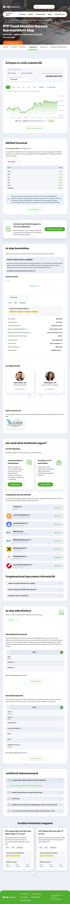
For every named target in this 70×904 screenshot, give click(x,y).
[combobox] (44, 7)
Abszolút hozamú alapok (45, 20)
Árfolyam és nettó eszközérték (24, 63)
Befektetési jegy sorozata (16, 77)
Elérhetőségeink (36, 897)
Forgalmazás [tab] (33, 47)
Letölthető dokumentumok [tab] (58, 47)
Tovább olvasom (34, 286)
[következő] (61, 652)
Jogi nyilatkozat (24, 894)
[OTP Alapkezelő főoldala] (15, 6)
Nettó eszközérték (26, 73)
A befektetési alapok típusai (28, 20)
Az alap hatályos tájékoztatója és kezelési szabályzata (26, 786)
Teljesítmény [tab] (43, 47)
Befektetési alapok (14, 20)
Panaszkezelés (24, 897)
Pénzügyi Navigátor (25, 900)
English (65, 7)
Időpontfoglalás (45, 484)
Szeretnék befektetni (12, 43)
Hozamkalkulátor (34, 210)
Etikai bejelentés (37, 894)
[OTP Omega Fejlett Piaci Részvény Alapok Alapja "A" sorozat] (18, 849)
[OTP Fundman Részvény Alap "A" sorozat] (51, 849)
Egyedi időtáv (51, 87)
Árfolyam (13, 73)
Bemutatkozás (20, 389)
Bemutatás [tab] (23, 47)
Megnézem (11, 620)
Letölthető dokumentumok (22, 773)
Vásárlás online (15, 484)
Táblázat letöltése (36, 681)
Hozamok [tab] (14, 47)
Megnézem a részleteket (54, 229)
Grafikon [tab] (5, 47)
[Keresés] (52, 7)
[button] (45, 121)
